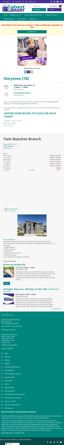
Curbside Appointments (12, 367)
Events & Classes (9, 19)
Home (6, 15)
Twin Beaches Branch (22, 93)
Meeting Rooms (9, 391)
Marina (7, 384)
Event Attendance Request (13, 374)
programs (18, 257)
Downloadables (9, 370)
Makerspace (8, 381)
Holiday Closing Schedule (9, 345)
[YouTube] (58, 2)
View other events (32, 31)
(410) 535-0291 (5, 326)
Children (19, 120)
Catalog (7, 360)
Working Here (9, 408)
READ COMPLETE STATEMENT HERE (12, 433)
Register (7, 283)
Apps (6, 353)
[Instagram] (55, 1)
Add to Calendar (19, 89)
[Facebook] (51, 2)
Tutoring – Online (10, 401)
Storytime (13, 123)
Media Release (9, 387)
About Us (33, 19)
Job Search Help (9, 377)
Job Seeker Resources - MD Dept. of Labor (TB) (31, 290)
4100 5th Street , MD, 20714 (13, 210)
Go (60, 6)
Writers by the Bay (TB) (14, 264)
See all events (56, 308)
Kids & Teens (22, 19)
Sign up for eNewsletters (12, 405)
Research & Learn (51, 15)
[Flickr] (61, 2)
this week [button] (32, 170)
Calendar (7, 357)
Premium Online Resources (13, 398)
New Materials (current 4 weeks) (15, 394)
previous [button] (7, 170)
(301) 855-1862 (17, 326)
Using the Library (15, 15)
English (10, 443)
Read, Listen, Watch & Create (33, 15)
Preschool (13, 120)
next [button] (58, 170)
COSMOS (7, 363)
